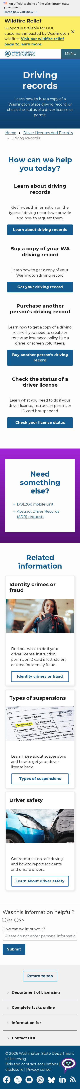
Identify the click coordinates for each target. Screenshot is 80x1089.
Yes (9, 920)
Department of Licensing (33, 992)
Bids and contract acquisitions (31, 1064)
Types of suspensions (40, 779)
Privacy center (39, 1069)
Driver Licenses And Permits (48, 133)
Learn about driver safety (40, 881)
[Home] (20, 51)
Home (10, 133)
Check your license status (40, 422)
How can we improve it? (24, 929)
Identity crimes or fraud (40, 676)
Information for (23, 1023)
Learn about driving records (40, 230)
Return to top (40, 976)
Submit (14, 949)
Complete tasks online (30, 1007)
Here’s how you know (19, 12)
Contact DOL (21, 1038)
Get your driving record (40, 287)
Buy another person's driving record (40, 357)
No (21, 920)
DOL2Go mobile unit (35, 504)
